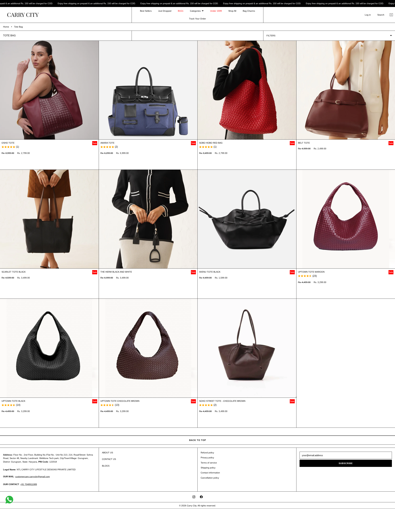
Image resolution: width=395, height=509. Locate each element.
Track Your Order (197, 18)
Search (380, 15)
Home (6, 26)
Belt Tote (304, 143)
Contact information (210, 472)
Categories (195, 11)
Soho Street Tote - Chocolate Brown (222, 401)
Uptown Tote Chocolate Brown (119, 401)
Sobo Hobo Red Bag (211, 143)
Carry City (191, 505)
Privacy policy (207, 457)
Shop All (232, 11)
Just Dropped (164, 11)
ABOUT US (107, 452)
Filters (270, 35)
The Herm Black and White (116, 272)
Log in (368, 15)
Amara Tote (107, 143)
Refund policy (207, 452)
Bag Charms (249, 11)
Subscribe (346, 463)
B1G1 (180, 11)
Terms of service (209, 462)
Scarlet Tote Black (14, 272)
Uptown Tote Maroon (311, 272)
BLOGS (105, 466)
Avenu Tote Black (209, 272)
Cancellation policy (210, 478)
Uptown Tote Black (13, 401)
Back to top (197, 440)
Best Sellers (146, 11)
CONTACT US (109, 459)
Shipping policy (208, 467)
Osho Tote (8, 143)
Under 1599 (216, 11)
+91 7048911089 (28, 484)
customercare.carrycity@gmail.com (32, 476)
